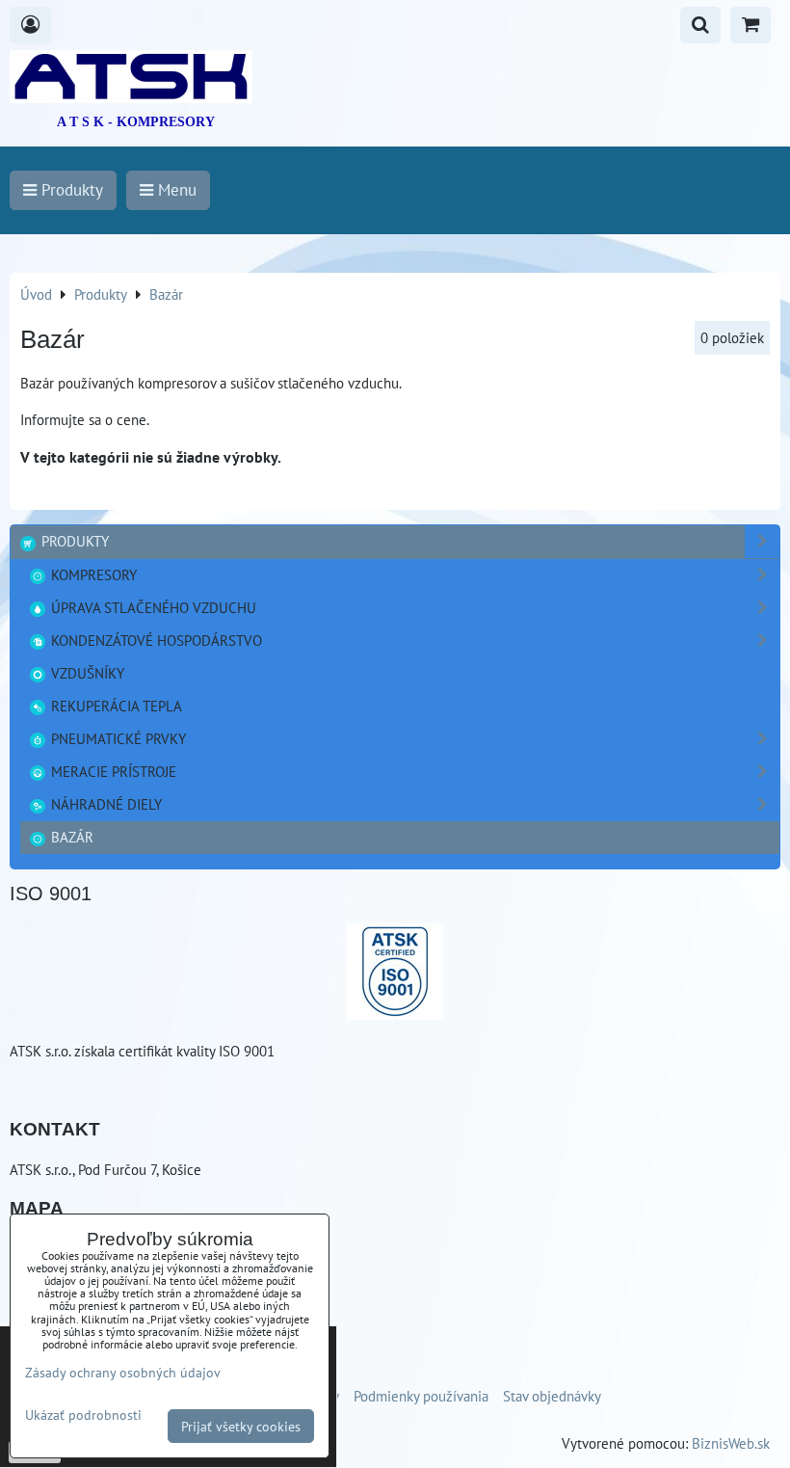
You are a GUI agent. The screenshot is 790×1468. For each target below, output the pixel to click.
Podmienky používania (421, 1395)
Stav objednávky (552, 1395)
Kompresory (92, 574)
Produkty (73, 540)
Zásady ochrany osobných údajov (123, 1372)
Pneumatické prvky (116, 738)
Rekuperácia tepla (114, 705)
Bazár (70, 836)
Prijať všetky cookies (241, 1426)
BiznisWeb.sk (731, 1443)
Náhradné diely (104, 804)
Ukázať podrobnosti (83, 1415)
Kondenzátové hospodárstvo (154, 640)
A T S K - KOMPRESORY (136, 122)
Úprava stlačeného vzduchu (151, 607)
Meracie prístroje (111, 771)
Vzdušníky (85, 672)
